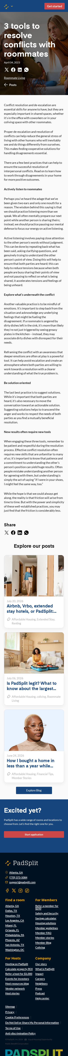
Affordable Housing (24, 619)
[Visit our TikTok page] (27, 891)
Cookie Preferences (17, 1017)
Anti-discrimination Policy (20, 1033)
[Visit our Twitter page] (14, 891)
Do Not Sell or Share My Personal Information (32, 1022)
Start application (34, 834)
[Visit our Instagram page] (20, 891)
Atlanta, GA (16, 872)
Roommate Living (14, 78)
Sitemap (10, 1006)
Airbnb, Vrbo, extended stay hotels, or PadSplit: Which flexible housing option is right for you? (30, 614)
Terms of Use (13, 1028)
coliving (41, 696)
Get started (54, 6)
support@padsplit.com (22, 882)
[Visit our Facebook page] (7, 891)
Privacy (9, 1011)
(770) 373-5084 (18, 877)
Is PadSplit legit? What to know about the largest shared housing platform (31, 688)
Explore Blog (34, 790)
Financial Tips (45, 774)
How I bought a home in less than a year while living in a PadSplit (30, 765)
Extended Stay (45, 619)
